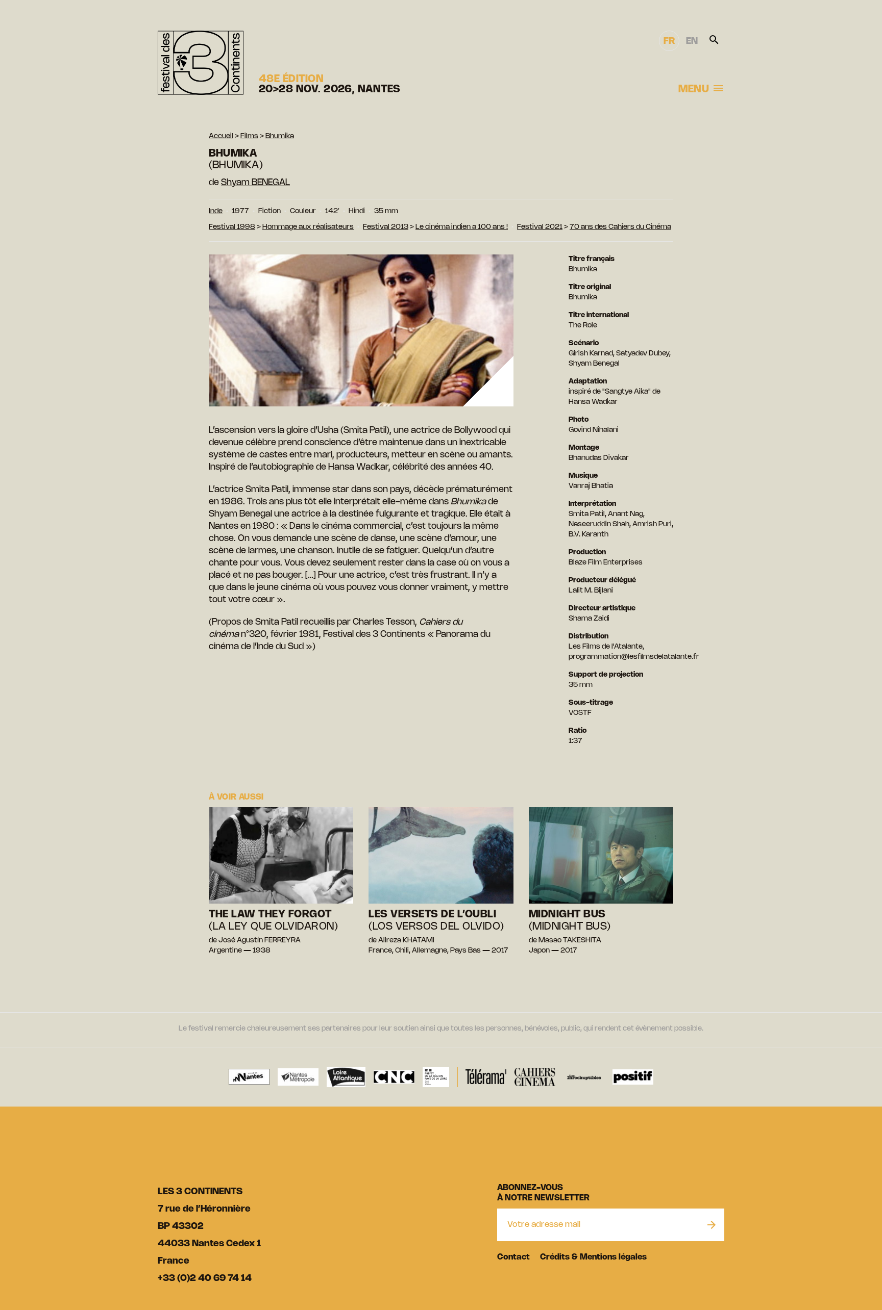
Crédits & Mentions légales (593, 1257)
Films (249, 136)
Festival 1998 (232, 227)
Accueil (221, 136)
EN (692, 41)
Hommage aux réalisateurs (308, 227)
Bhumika (279, 136)
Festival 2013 (385, 227)
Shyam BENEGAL (255, 182)
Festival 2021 (539, 227)
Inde (216, 211)
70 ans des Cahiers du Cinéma (620, 227)
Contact (513, 1257)
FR (669, 41)
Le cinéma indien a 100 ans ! (461, 227)
